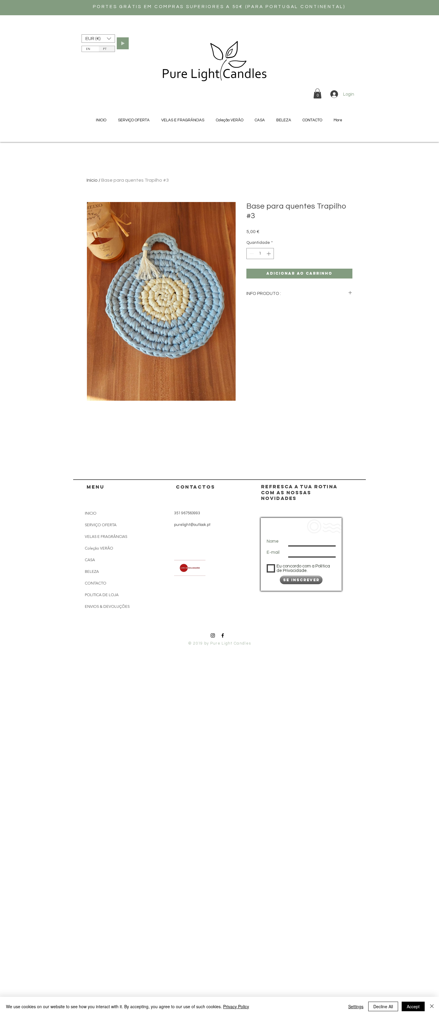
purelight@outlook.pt (192, 525)
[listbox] (98, 38)
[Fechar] (431, 1006)
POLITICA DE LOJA (102, 595)
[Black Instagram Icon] (213, 635)
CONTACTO (95, 583)
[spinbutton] (260, 253)
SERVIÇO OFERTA (100, 525)
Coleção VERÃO (99, 548)
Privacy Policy (236, 1006)
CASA (90, 560)
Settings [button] (355, 1006)
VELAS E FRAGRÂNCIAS (106, 536)
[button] (98, 38)
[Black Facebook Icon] (222, 635)
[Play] (123, 43)
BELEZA (92, 571)
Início (92, 180)
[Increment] (269, 253)
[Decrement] (251, 253)
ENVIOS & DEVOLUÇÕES (107, 606)
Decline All (383, 1006)
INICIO (90, 513)
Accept (413, 1006)
